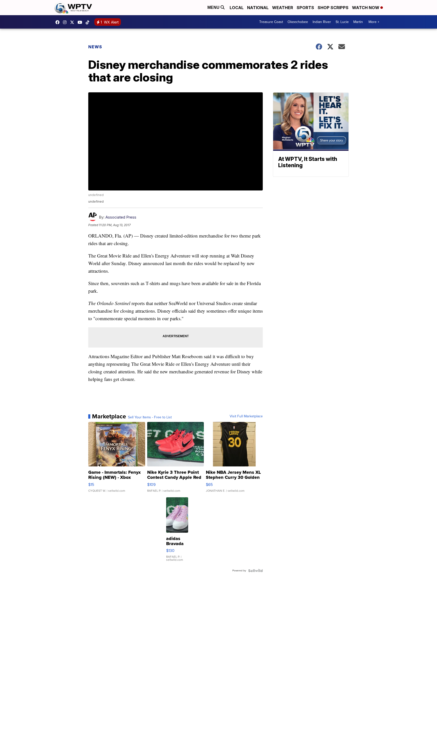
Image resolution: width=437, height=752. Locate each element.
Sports (305, 7)
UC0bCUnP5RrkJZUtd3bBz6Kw (81, 22)
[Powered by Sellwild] (255, 570)
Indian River (322, 22)
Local (237, 7)
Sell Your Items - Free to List (150, 417)
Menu (214, 7)
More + (373, 22)
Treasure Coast (271, 22)
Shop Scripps (333, 7)
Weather (282, 7)
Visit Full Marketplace (246, 416)
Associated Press (120, 217)
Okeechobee (298, 22)
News (95, 46)
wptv (66, 22)
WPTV (73, 22)
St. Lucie (342, 22)
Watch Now (366, 7)
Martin (358, 22)
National (258, 7)
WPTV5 (58, 22)
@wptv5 (89, 22)
